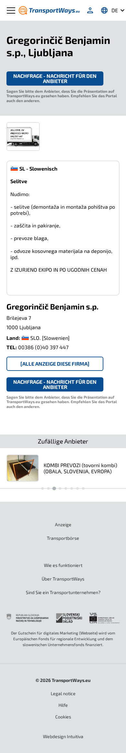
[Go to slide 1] (42, 488)
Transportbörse (63, 538)
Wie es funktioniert (63, 565)
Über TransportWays (63, 578)
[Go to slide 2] (48, 488)
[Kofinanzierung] (63, 617)
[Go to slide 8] (83, 488)
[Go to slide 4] (60, 488)
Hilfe (63, 705)
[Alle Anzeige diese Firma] (54, 364)
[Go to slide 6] (71, 488)
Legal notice (63, 693)
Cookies (63, 716)
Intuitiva (63, 736)
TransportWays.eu (71, 680)
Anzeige (63, 524)
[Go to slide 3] (54, 488)
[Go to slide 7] (77, 488)
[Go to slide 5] (66, 488)
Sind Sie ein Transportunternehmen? (63, 592)
